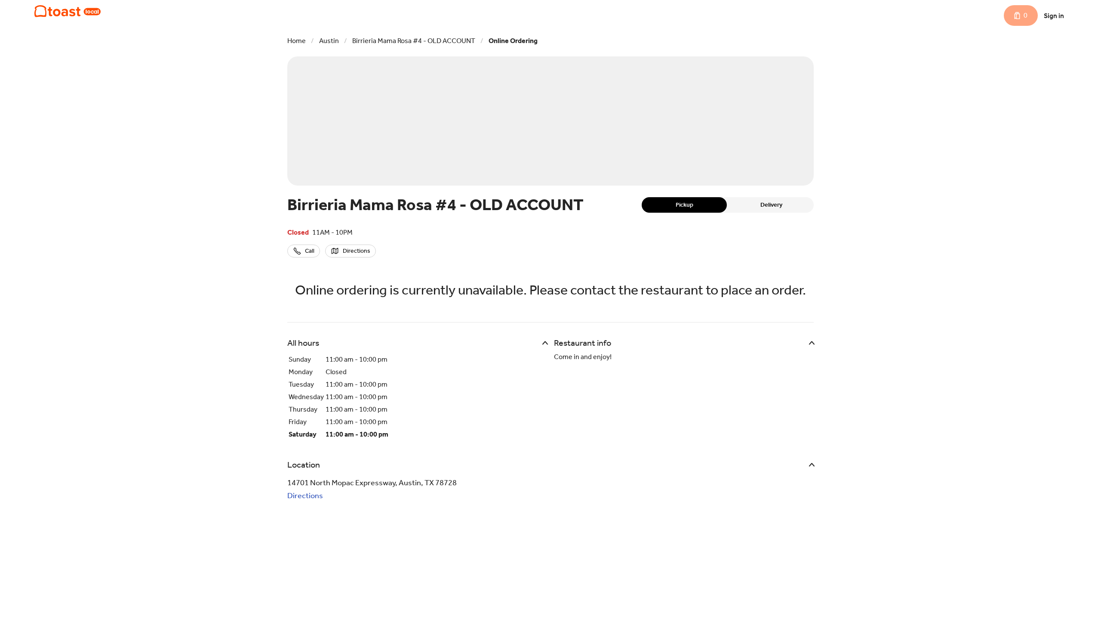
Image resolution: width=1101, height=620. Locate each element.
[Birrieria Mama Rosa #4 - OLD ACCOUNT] (67, 11)
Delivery (771, 204)
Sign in (1054, 16)
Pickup (684, 204)
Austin (329, 41)
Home (296, 41)
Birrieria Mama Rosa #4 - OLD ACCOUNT (413, 41)
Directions (305, 495)
